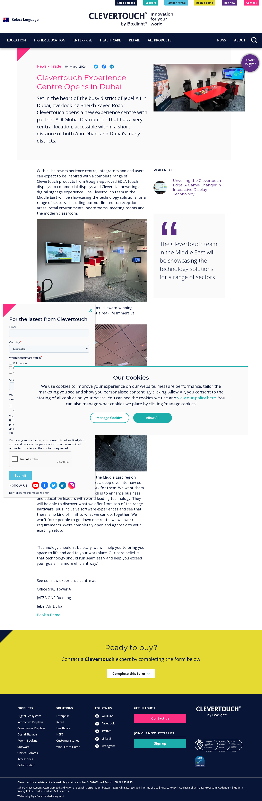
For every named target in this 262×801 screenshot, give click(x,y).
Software (23, 747)
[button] (46, 19)
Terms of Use (150, 787)
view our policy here (196, 398)
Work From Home (68, 747)
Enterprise (63, 716)
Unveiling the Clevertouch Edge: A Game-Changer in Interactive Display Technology (197, 187)
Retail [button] (134, 40)
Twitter (106, 731)
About (240, 40)
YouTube (107, 716)
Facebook (108, 723)
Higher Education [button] (49, 40)
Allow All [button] (152, 418)
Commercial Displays (31, 728)
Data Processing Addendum (215, 787)
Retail (60, 722)
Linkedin (106, 738)
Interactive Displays (30, 722)
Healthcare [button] (110, 40)
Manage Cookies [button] (110, 418)
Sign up (160, 743)
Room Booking (27, 740)
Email (13, 326)
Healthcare (63, 728)
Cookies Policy (187, 787)
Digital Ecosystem (29, 716)
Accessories (25, 759)
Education (20, 363)
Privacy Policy (168, 787)
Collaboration (26, 765)
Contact (251, 2)
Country (14, 342)
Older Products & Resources (52, 791)
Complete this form (128, 673)
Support (151, 2)
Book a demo (204, 2)
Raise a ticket (126, 2)
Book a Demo (48, 614)
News (221, 40)
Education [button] (16, 40)
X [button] (90, 310)
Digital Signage (27, 734)
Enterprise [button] (82, 40)
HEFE (59, 734)
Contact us (160, 718)
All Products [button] (160, 40)
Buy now (229, 2)
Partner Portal (176, 2)
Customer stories (67, 740)
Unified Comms (27, 753)
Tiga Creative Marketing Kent (47, 796)
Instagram (108, 746)
